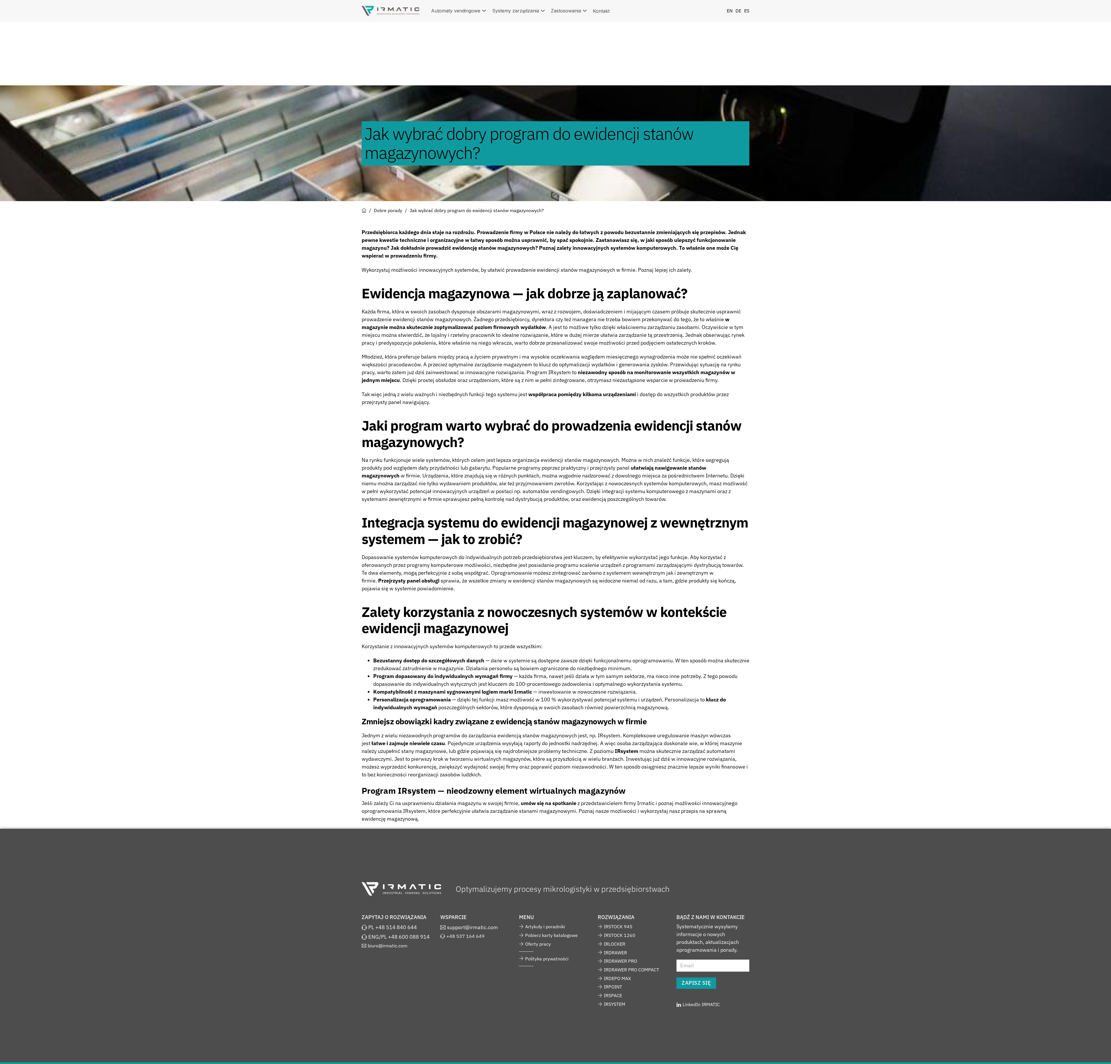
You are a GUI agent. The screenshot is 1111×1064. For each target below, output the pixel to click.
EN (730, 11)
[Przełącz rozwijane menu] (484, 10)
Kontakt (601, 11)
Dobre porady (388, 210)
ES (746, 11)
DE (738, 11)
